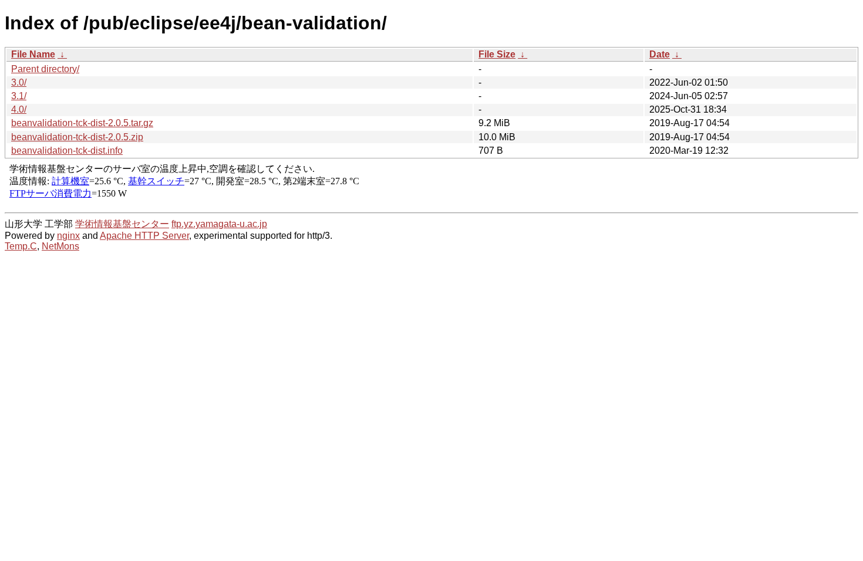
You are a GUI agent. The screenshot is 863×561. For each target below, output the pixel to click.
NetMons (60, 246)
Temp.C (21, 246)
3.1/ (18, 96)
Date (659, 54)
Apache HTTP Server (144, 236)
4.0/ (18, 109)
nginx (68, 236)
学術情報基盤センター (122, 224)
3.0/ (18, 82)
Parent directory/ (45, 69)
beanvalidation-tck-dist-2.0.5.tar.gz (82, 123)
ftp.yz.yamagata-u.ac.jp (219, 224)
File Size (496, 54)
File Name (33, 54)
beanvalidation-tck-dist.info (67, 151)
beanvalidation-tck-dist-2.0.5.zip (77, 137)
